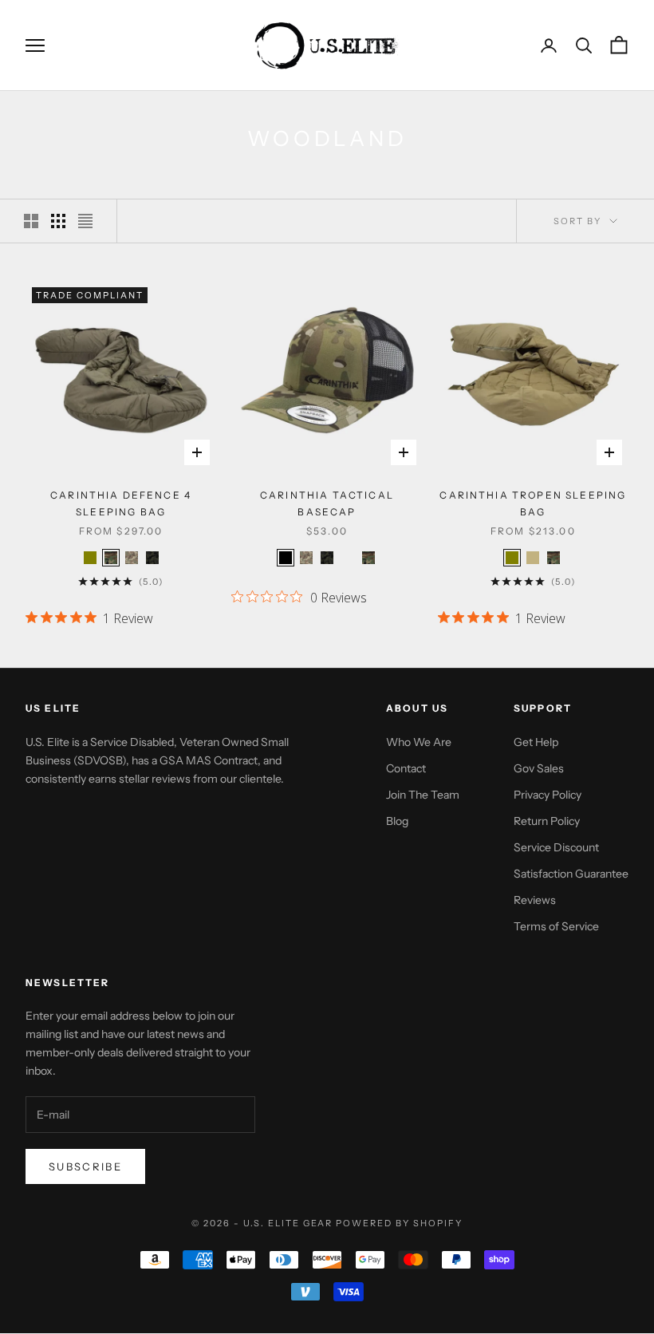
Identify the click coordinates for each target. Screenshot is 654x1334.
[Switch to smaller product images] (58, 221)
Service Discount (556, 847)
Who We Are (418, 742)
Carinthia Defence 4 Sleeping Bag (120, 503)
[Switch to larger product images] (31, 221)
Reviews (535, 900)
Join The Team (422, 794)
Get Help (536, 742)
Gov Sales (539, 768)
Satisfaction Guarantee (571, 873)
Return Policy (547, 821)
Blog (397, 821)
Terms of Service (556, 926)
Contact (406, 768)
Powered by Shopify (399, 1223)
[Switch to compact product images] (85, 221)
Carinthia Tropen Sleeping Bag (532, 503)
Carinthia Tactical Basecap (327, 503)
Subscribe (85, 1166)
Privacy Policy (547, 794)
